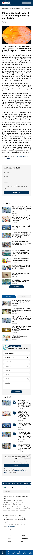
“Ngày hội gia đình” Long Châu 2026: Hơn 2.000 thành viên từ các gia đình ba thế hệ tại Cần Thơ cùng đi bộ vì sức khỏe (21, 235)
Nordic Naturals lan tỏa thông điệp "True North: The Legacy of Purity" (21, 226)
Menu (30, 553)
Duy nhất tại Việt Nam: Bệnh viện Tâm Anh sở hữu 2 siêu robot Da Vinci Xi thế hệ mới (20, 252)
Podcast (19, 553)
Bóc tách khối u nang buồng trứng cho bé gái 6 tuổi (20, 280)
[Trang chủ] (3, 483)
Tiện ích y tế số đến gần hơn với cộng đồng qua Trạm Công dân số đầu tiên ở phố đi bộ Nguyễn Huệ (21, 209)
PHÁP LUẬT (19, 483)
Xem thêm (16, 286)
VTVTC (9, 538)
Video (13, 553)
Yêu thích (24, 296)
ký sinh (7, 158)
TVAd (23, 535)
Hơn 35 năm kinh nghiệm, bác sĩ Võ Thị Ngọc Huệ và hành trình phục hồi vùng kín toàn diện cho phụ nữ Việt (21, 328)
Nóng (8, 553)
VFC (9, 535)
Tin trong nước (15, 9)
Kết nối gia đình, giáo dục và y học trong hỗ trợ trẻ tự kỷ (21, 336)
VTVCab (23, 541)
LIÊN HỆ (27, 487)
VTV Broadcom (23, 538)
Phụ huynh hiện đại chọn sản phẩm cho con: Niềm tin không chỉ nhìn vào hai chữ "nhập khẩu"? (21, 244)
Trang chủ (2, 553)
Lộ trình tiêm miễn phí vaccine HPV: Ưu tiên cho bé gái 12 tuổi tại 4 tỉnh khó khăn (21, 267)
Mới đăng (8, 296)
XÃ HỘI (13, 483)
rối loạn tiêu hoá (20, 156)
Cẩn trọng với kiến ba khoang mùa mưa (21, 273)
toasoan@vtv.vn (11, 526)
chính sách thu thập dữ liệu (15, 471)
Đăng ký (16, 465)
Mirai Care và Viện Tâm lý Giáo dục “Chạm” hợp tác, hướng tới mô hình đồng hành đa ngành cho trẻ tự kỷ (21, 218)
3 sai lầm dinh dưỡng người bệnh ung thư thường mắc (20, 259)
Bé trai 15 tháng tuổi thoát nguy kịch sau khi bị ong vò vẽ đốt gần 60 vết (21, 302)
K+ (9, 545)
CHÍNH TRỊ (7, 483)
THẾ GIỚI (26, 483)
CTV (9, 541)
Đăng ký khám (16, 391)
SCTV (23, 545)
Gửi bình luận (16, 192)
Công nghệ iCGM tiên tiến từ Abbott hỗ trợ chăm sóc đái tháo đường (21, 310)
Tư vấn (24, 553)
